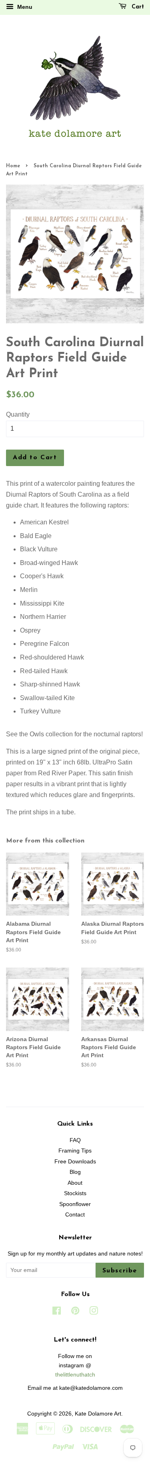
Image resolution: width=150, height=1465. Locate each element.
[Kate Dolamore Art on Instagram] (93, 1312)
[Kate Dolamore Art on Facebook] (56, 1312)
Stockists (75, 1193)
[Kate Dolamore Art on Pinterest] (75, 1312)
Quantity (18, 414)
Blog (75, 1172)
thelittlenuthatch (75, 1375)
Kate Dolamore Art (98, 1414)
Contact (75, 1215)
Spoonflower (75, 1204)
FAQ (75, 1140)
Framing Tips (75, 1151)
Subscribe (119, 1271)
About (75, 1183)
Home (13, 166)
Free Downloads (75, 1162)
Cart (137, 7)
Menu (24, 7)
